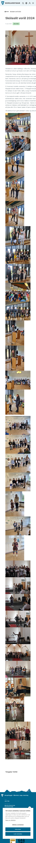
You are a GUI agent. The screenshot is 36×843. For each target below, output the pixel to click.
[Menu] (10, 3)
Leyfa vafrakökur (18, 834)
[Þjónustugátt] (29, 3)
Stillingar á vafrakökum (18, 824)
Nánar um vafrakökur (10, 820)
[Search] (23, 3)
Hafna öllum (18, 829)
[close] (29, 807)
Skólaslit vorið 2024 (15, 11)
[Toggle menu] (33, 3)
